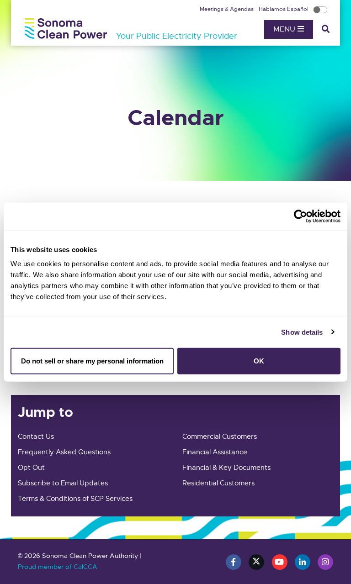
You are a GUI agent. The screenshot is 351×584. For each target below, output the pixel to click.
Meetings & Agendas (227, 9)
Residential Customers (218, 483)
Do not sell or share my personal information (92, 361)
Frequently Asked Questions (64, 452)
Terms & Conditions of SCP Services (75, 499)
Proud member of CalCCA (57, 567)
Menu (285, 29)
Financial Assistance (214, 452)
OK (259, 361)
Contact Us (36, 436)
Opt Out (31, 467)
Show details (302, 332)
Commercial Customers (219, 436)
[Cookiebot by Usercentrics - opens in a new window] (300, 216)
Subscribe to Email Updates (63, 483)
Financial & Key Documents (226, 467)
